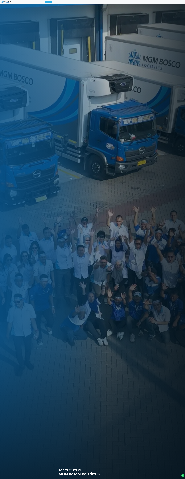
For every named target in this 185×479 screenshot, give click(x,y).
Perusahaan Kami (18, 1)
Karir (35, 1)
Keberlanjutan (30, 1)
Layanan (22, 1)
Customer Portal (49, 1)
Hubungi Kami (41, 1)
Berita (37, 1)
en (182, 1)
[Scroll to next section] (98, 474)
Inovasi (26, 1)
